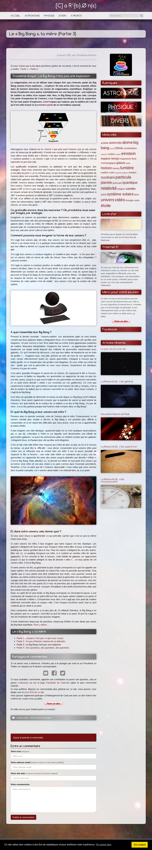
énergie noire (133, 200)
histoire (106, 168)
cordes (111, 154)
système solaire (120, 194)
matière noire (108, 172)
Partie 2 (34, 69)
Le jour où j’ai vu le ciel (113, 348)
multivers (125, 173)
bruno (112, 148)
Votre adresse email (37, 762)
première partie (45, 105)
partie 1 (27, 173)
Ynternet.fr (106, 285)
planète (106, 183)
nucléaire (108, 177)
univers (107, 199)
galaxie (120, 162)
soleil (103, 194)
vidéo (120, 199)
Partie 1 (24, 69)
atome (127, 142)
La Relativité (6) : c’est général (117, 381)
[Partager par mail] (45, 673)
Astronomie (32, 15)
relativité (109, 188)
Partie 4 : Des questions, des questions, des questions (43, 647)
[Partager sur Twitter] (62, 673)
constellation (130, 148)
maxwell (118, 173)
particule (123, 177)
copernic (104, 154)
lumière (127, 167)
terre (136, 194)
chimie (118, 148)
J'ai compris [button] (140, 844)
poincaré (117, 183)
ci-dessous (23, 682)
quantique (130, 183)
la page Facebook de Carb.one (54, 682)
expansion (125, 158)
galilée (128, 163)
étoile (106, 205)
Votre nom (20, 751)
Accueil (15, 15)
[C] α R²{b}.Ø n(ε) (76, 5)
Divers (62, 15)
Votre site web (34, 773)
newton (132, 172)
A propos (76, 15)
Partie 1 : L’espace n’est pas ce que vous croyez (40, 638)
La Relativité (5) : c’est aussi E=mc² (119, 446)
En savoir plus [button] (103, 844)
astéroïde (115, 142)
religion (121, 189)
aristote (105, 143)
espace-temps (110, 158)
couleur (118, 154)
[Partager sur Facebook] (53, 673)
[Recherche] (141, 15)
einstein (128, 153)
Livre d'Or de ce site (34, 692)
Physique (49, 15)
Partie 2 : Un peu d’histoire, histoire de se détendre (41, 641)
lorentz (116, 168)
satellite (131, 188)
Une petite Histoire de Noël (115, 413)
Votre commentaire (20, 784)
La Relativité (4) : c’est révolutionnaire (112, 480)
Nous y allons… (41, 624)
